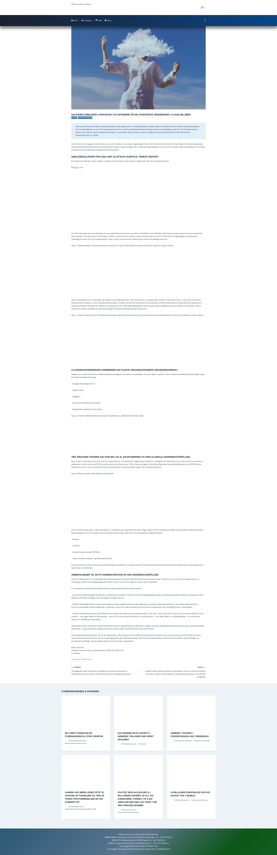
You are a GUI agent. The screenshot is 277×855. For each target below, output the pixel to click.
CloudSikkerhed (85, 117)
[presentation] (85, 712)
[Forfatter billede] (66, 740)
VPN (94, 809)
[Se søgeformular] (205, 21)
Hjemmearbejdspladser (84, 809)
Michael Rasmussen (129, 744)
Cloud (74, 117)
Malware (74, 743)
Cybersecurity (199, 741)
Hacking (75, 659)
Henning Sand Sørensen (78, 741)
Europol (120, 812)
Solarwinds (142, 744)
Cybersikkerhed (70, 809)
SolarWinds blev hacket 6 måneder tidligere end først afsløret (136, 736)
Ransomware (86, 659)
